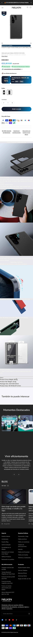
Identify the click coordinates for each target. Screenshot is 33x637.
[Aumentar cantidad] (12, 102)
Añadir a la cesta (16, 109)
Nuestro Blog (5, 542)
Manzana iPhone (22, 573)
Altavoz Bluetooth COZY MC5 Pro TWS (8, 593)
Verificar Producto (6, 556)
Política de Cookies (23, 555)
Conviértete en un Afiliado (6, 548)
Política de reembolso (23, 542)
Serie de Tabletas (22, 570)
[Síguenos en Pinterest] (9, 620)
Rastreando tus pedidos (8, 559)
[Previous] (2, 43)
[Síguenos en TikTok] (16, 620)
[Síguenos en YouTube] (13, 620)
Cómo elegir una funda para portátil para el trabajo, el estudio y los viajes (13, 509)
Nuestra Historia (6, 536)
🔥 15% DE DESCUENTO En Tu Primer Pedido (16, 2)
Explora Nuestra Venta (24, 567)
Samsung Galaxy (22, 576)
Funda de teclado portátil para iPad (8, 577)
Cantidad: (4, 99)
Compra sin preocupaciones (22, 545)
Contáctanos (5, 539)
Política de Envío (22, 539)
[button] (5, 60)
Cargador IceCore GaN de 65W (8, 568)
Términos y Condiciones (24, 557)
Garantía (20, 549)
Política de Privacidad (23, 552)
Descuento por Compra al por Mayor (8, 552)
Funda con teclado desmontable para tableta (6, 587)
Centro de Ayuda (6, 544)
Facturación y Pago (23, 536)
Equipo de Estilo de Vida (24, 578)
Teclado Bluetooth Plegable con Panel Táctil (8, 573)
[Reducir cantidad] (4, 102)
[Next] (30, 43)
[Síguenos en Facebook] (2, 620)
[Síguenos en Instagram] (6, 620)
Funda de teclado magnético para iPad (7, 582)
